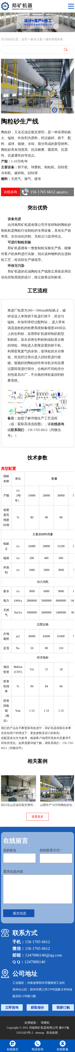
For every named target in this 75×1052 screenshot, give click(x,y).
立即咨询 (12, 1007)
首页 (24, 39)
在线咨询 (10, 192)
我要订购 (63, 1007)
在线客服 (62, 1049)
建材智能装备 (54, 39)
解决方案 (36, 39)
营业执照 (52, 1032)
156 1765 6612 (49, 192)
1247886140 (34, 961)
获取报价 (37, 1007)
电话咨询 (37, 1049)
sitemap (39, 1032)
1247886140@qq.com (43, 955)
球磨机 (45, 1022)
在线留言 (12, 1049)
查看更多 (37, 816)
